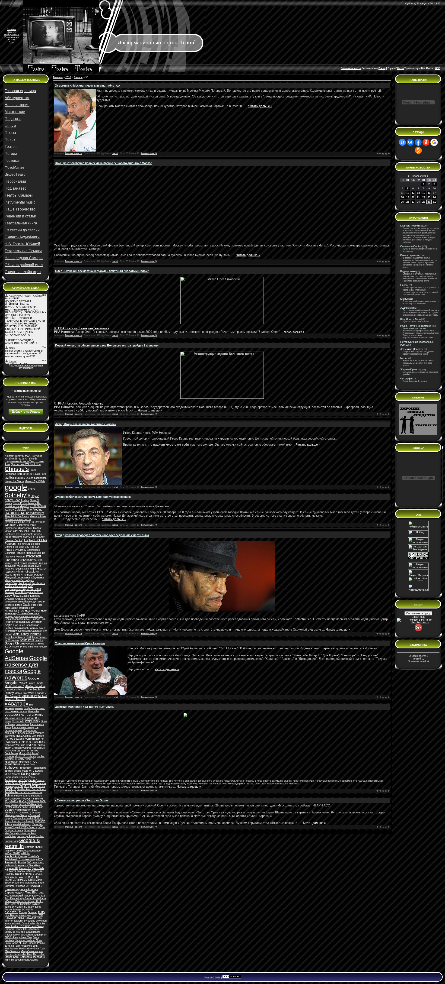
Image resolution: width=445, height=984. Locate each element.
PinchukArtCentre (16, 856)
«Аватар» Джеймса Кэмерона (22, 930)
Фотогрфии (406, 378)
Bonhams (30, 830)
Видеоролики (408, 271)
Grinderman (32, 625)
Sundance (35, 850)
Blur (31, 704)
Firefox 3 (10, 807)
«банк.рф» (33, 827)
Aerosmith (11, 862)
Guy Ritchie (11, 915)
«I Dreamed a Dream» (28, 812)
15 (423, 192)
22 (423, 197)
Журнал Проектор (410, 369)
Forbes (25, 500)
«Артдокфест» (22, 809)
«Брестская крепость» (18, 761)
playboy (20, 477)
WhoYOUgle (12, 827)
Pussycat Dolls (26, 764)
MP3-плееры (36, 714)
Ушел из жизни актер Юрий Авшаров (80, 643)
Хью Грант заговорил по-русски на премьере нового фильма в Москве (103, 163)
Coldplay (20, 509)
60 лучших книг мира (23, 568)
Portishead (11, 859)
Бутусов (37, 455)
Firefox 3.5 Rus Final (30, 804)
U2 (26, 540)
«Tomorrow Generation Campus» (23, 630)
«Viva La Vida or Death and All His (24, 901)
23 (429, 197)
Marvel (18, 693)
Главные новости (73, 153)
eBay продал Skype (16, 815)
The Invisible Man (22, 954)
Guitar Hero (40, 610)
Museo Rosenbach (25, 756)
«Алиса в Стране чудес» (23, 887)
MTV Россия (37, 786)
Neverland (21, 586)
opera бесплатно (35, 956)
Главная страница (20, 91)
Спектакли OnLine (410, 246)
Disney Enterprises (29, 549)
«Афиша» (20, 598)
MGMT (9, 879)
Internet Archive (29, 750)
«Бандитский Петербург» (19, 580)
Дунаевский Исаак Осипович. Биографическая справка (93, 496)
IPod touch (19, 625)
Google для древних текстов (21, 616)
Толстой (19, 455)
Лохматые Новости (411, 349)
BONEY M (27, 909)
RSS (437, 68)
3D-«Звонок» (12, 951)
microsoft (33, 556)
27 (413, 201)
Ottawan (32, 912)
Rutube (22, 862)
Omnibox (14, 646)
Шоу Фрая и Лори (410, 319)
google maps (21, 770)
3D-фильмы (20, 879)
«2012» (14, 801)
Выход (11, 39)
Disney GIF (21, 929)
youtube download (36, 920)
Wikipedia (33, 711)
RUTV (41, 912)
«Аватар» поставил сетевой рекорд (21, 600)
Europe (23, 912)
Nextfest (9, 455)
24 (434, 197)
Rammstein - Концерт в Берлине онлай (21, 729)
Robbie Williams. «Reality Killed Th (24, 757)
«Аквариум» (20, 865)
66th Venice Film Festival (23, 561)
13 (413, 192)
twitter (9, 477)
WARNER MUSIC (29, 877)
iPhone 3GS (21, 795)
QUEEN (9, 809)
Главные (11, 29)
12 (407, 192)
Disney (9, 693)
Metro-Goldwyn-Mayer (17, 798)
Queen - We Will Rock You (26, 464)
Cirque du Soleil (30, 589)
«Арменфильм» (14, 708)
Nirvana (26, 783)
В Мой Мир (418, 616)
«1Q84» (40, 481)
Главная (58, 77)
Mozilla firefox (12, 574)
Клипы (404, 298)
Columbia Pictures (15, 552)
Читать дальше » (260, 106)
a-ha (21, 714)
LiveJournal (24, 583)
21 (418, 197)
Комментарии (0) (149, 153)
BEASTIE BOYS (35, 513)
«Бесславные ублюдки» (28, 621)
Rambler (37, 824)
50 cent (31, 926)
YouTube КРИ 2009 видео (30, 745)
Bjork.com (21, 807)
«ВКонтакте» (28, 560)
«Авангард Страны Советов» (22, 613)
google (16, 487)
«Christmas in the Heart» (19, 610)
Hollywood (30, 917)
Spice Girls (38, 868)
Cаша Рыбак (20, 503)
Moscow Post (28, 833)
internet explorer (28, 571)
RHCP (34, 696)
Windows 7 (12, 525)
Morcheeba (31, 882)
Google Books (35, 807)
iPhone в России (37, 646)
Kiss (39, 917)
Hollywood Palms (14, 917)
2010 (68, 77)
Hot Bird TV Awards (23, 821)
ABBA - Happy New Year (18, 937)
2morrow (10, 745)
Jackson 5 (18, 686)
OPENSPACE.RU (24, 531)
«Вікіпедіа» (25, 915)
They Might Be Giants (17, 516)
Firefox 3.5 (25, 801)
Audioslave (11, 780)
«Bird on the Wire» (35, 686)
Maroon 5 (30, 481)
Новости (11, 32)
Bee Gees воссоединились (24, 617)
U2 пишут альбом (15, 871)
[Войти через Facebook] (418, 142)
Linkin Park (39, 474)
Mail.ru (28, 948)
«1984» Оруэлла (35, 522)
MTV (26, 786)
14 (418, 192)
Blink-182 (24, 546)
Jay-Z (35, 496)
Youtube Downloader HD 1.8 (25, 925)
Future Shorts (35, 683)
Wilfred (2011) (12, 853)
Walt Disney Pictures (27, 634)
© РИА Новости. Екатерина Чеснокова (81, 328)
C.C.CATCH (11, 912)
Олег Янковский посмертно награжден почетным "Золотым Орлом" (102, 271)
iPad (21, 948)
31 (434, 201)
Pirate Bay (11, 549)
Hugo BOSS (39, 742)
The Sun (34, 546)
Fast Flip (39, 640)
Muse (8, 686)
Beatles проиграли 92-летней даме (25, 628)
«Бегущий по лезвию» (17, 577)
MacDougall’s (12, 833)
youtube (11, 714)
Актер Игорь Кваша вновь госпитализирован (85, 424)
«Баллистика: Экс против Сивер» (25, 709)
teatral (115, 153)
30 (429, 201)
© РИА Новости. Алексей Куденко (78, 403)
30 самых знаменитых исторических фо (18, 520)
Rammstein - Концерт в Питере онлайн (21, 731)
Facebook (11, 583)
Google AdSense (17, 654)
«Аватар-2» (22, 885)
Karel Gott (19, 956)
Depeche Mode (14, 481)
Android (15, 750)
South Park (27, 640)
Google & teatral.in (22, 843)
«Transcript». (24, 528)
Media (403, 358)
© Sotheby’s (35, 795)
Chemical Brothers (25, 940)
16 (429, 192)
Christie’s (17, 469)
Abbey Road (12, 500)
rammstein (22, 724)
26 (407, 201)
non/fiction (10, 836)
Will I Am (25, 853)
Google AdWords (23, 674)
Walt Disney (32, 721)
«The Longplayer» (15, 637)
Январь (78, 77)
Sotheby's (11, 767)
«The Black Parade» (32, 574)
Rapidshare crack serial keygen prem (26, 934)
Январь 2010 (418, 176)
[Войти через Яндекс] (426, 142)
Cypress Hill (11, 868)
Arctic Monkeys (13, 536)
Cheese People (36, 943)
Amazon (9, 592)
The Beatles (34, 689)
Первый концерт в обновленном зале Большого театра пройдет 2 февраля (107, 345)
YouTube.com (26, 607)
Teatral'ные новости (27, 390)
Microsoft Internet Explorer (20, 718)
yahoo (15, 560)
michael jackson (26, 836)
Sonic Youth (11, 777)
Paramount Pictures (30, 534)
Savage (17, 909)
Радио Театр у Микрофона (415, 325)
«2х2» (32, 489)
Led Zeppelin (26, 780)
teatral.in (29, 846)
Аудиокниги (407, 307)
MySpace (22, 565)
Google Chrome (15, 643)
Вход (11, 42)
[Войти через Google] (434, 142)
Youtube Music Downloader (20, 923)
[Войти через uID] (402, 142)
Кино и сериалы (409, 255)
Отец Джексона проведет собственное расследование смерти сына (102, 535)
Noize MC (37, 915)
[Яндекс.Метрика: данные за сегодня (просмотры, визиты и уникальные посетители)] (418, 587)
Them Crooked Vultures (18, 747)
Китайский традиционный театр (21, 460)
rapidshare (34, 931)
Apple (8, 625)
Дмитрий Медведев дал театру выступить (84, 707)
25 (402, 201)
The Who (21, 543)
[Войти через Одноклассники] (418, 150)
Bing (7, 560)
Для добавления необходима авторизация (26, 366)
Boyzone (19, 738)
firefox (14, 804)
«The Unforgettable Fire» (29, 592)
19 (407, 197)
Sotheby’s (18, 495)
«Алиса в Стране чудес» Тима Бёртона (24, 891)
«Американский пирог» (18, 895)
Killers (31, 879)
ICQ (40, 859)
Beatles (24, 525)
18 (402, 197)
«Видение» (37, 577)
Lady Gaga (13, 595)
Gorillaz (39, 836)
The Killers (34, 865)
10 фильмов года (27, 859)
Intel (26, 708)
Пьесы (404, 285)
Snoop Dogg (12, 841)
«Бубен (24, 506)
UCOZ (23, 827)
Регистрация (11, 37)
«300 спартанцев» (19, 588)
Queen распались (36, 477)
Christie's (33, 856)
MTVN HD (10, 789)
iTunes (9, 738)
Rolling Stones (31, 774)
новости (356, 68)
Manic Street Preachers (23, 881)
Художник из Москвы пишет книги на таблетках (87, 85)
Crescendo (18, 721)
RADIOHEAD (15, 513)
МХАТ (28, 455)
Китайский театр (14, 458)
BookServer (11, 753)
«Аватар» (17, 704)
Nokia (19, 735)
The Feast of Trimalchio (18, 904)
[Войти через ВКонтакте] (410, 142)
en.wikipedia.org (22, 824)
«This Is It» (25, 742)
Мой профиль (11, 34)
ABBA (26, 696)
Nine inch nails (27, 777)
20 (413, 197)
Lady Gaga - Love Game (32, 898)
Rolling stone (23, 874)
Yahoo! (23, 683)
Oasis (27, 604)
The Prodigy (34, 509)
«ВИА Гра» (38, 948)
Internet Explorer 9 (15, 920)
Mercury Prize (38, 516)
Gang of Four (19, 943)
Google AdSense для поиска (26, 664)
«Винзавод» (25, 474)
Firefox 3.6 (25, 868)
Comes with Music (33, 735)
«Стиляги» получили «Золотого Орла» (81, 800)
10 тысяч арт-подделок (18, 945)
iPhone (23, 646)
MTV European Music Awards (21, 959)
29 (423, 201)
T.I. (26, 714)
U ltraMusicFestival (15, 689)
